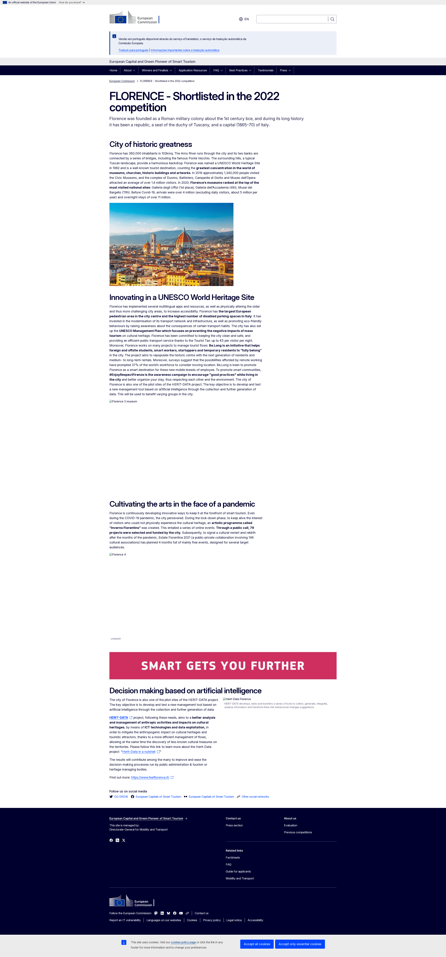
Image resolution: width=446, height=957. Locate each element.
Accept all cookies (257, 944)
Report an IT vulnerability (125, 920)
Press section (234, 825)
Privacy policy (212, 920)
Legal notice (234, 920)
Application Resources (193, 70)
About (128, 70)
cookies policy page (183, 942)
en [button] (246, 19)
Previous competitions (298, 832)
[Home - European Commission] (137, 17)
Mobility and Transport (240, 878)
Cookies (192, 920)
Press (283, 70)
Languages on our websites (164, 920)
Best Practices (238, 70)
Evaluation (290, 825)
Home (113, 70)
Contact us (202, 913)
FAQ (216, 70)
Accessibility (255, 920)
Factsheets (233, 857)
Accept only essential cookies (300, 944)
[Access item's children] (135, 70)
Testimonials (266, 70)
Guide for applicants (238, 871)
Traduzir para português (133, 50)
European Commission (122, 81)
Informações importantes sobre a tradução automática (185, 50)
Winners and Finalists (155, 70)
